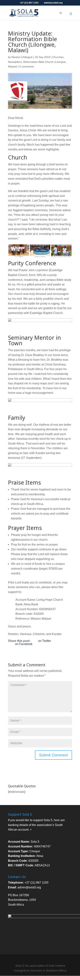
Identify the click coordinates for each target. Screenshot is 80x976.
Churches (58, 57)
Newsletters (15, 61)
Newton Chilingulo (22, 57)
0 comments (26, 66)
